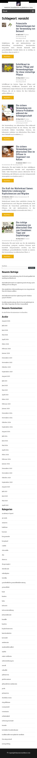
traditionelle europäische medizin (13, 734)
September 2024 (7, 427)
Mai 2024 (5, 445)
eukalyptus (5, 573)
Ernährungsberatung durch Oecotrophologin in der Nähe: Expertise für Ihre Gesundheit (18, 303)
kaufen (4, 624)
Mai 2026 (5, 335)
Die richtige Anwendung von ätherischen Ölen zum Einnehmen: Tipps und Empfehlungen (24, 229)
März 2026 (5, 344)
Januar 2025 (6, 408)
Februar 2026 (6, 348)
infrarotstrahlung (8, 610)
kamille (4, 619)
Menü (5, 11)
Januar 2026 (6, 353)
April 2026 (5, 339)
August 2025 (6, 376)
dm (3, 555)
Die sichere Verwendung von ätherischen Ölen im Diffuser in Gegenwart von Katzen (25, 153)
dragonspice (6, 564)
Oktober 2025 (6, 367)
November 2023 (7, 473)
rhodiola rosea (6, 698)
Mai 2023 (5, 501)
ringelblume (6, 702)
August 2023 (6, 487)
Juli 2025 (4, 381)
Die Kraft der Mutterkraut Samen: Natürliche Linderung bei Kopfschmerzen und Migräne (17, 191)
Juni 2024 (5, 441)
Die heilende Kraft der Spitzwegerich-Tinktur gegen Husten (17, 296)
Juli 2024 (4, 436)
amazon (4, 523)
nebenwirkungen (8, 661)
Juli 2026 (4, 325)
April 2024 (5, 450)
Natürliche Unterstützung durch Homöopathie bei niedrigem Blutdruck (18, 277)
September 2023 (7, 482)
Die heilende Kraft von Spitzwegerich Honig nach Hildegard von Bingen (18, 283)
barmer (4, 532)
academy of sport (7, 513)
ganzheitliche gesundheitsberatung (14, 582)
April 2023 (5, 505)
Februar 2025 (6, 404)
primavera (5, 693)
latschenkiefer (6, 633)
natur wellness (7, 656)
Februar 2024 (6, 459)
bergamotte (6, 536)
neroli (4, 665)
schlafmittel (6, 716)
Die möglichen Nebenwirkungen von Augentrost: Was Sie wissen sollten (18, 290)
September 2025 (7, 372)
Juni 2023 (5, 496)
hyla (3, 601)
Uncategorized (21, 38)
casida (4, 546)
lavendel (4, 638)
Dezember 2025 (7, 358)
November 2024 (7, 418)
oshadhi (4, 670)
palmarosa (5, 675)
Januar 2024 (6, 464)
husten (4, 596)
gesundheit (5, 587)
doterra (28, 121)
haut (3, 592)
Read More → (8, 56)
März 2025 (5, 399)
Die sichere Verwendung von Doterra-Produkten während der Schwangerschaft (24, 110)
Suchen (4, 266)
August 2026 (6, 321)
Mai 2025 (5, 390)
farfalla (4, 578)
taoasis (4, 725)
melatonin (5, 642)
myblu (4, 652)
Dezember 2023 (7, 468)
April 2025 (5, 395)
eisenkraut (5, 569)
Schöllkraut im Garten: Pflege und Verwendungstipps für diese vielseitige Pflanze (25, 69)
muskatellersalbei (8, 647)
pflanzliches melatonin (9, 684)
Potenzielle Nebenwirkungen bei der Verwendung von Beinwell (25, 27)
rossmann (5, 711)
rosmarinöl (5, 707)
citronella (5, 550)
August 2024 (6, 431)
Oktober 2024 (6, 422)
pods (3, 688)
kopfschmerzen (7, 628)
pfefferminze (6, 679)
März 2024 (5, 454)
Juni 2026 (5, 330)
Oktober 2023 (6, 477)
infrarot (4, 605)
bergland (5, 541)
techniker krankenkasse (10, 730)
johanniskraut (6, 615)
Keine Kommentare (21, 197)
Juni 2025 (5, 385)
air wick (4, 518)
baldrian (4, 527)
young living (6, 744)
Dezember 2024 (7, 413)
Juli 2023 (4, 491)
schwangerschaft (22, 123)
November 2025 (7, 362)
